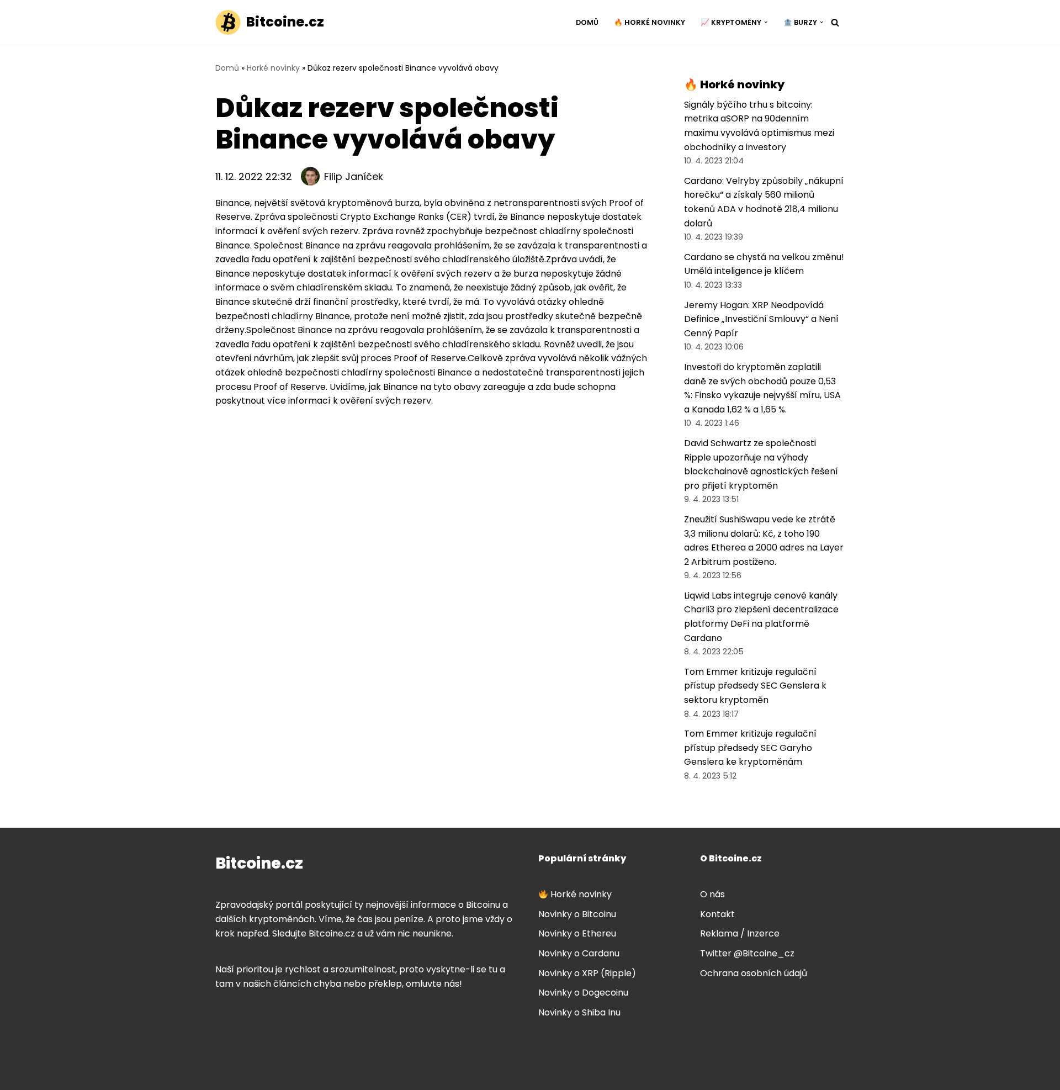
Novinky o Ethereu (577, 933)
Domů (587, 22)
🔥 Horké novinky (649, 22)
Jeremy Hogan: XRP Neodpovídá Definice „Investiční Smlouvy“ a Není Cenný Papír (761, 319)
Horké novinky (273, 67)
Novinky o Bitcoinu (577, 914)
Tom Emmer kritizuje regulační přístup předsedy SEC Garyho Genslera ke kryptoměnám (750, 747)
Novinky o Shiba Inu (579, 1012)
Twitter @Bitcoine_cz (747, 953)
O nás (712, 894)
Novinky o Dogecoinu (583, 992)
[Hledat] (835, 22)
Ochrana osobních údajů (753, 973)
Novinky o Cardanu (578, 953)
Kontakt (717, 914)
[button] (765, 22)
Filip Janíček (353, 176)
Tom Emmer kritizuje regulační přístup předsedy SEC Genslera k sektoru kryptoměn (755, 685)
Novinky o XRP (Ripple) (587, 973)
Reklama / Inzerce (740, 933)
